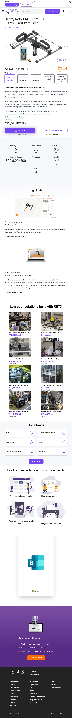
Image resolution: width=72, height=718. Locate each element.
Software (13, 700)
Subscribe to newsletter (37, 697)
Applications (34, 685)
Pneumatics (14, 697)
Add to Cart (21, 130)
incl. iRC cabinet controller (10, 79)
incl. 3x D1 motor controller (23, 79)
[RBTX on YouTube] (55, 713)
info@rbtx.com (34, 674)
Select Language (12, 5)
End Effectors (14, 688)
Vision (12, 694)
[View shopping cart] (69, 11)
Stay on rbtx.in (26, 5)
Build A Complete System (53, 130)
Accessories (14, 706)
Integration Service (36, 700)
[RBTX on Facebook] (61, 713)
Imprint (53, 685)
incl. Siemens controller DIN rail (61, 79)
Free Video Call (52, 11)
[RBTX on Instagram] (58, 713)
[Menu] (2, 11)
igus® (9, 27)
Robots (17, 27)
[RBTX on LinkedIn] (52, 713)
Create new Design (36, 657)
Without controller (36, 79)
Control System (15, 691)
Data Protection (56, 688)
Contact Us (33, 694)
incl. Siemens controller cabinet (49, 79)
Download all (36, 461)
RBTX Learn (33, 703)
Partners (32, 691)
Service (12, 703)
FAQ (31, 688)
